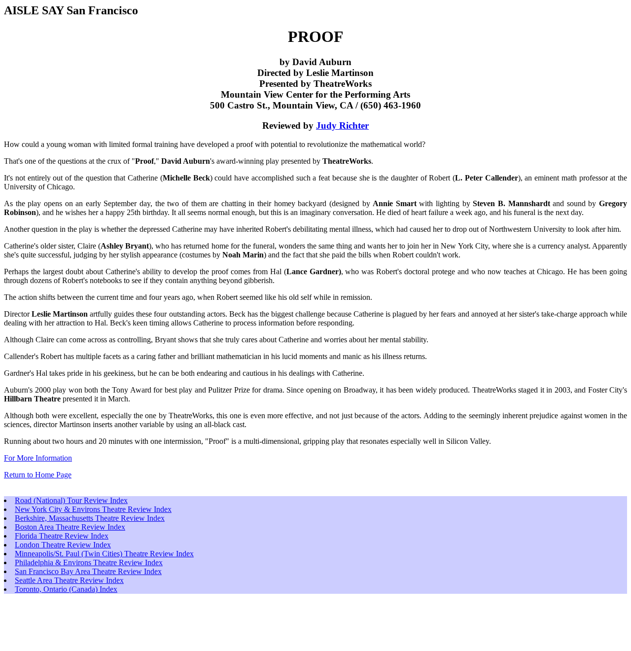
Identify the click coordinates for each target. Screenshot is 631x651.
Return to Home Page (37, 474)
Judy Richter (342, 125)
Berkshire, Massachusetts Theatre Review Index (90, 518)
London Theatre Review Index (63, 545)
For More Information (38, 458)
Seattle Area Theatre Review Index (69, 580)
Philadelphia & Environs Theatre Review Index (89, 562)
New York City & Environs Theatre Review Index (93, 509)
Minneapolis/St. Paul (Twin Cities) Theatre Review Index (104, 553)
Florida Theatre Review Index (61, 536)
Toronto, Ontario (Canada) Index (66, 589)
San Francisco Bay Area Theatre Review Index (88, 571)
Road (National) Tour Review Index (71, 500)
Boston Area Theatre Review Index (70, 527)
